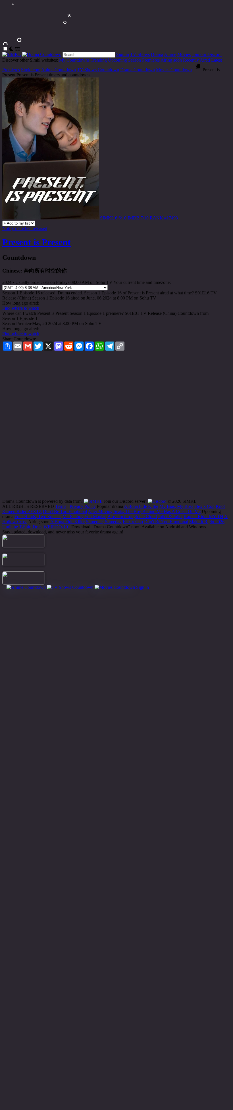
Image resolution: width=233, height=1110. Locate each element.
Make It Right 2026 (206, 521)
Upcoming (117, 60)
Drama (157, 54)
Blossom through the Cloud (132, 516)
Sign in (122, 54)
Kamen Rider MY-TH (203, 516)
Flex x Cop (204, 506)
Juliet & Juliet (170, 516)
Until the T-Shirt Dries (22, 526)
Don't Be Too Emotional (65, 511)
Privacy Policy (83, 506)
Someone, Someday (104, 521)
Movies (184, 54)
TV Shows (140, 54)
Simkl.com (30, 69)
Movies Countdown (174, 69)
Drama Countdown (137, 69)
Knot (220, 506)
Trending (99, 60)
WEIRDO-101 (56, 526)
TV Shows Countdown (98, 69)
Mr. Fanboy (73, 516)
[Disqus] (116, 427)
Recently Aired (196, 60)
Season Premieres (144, 60)
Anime (170, 54)
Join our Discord (207, 54)
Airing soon (171, 60)
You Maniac (95, 516)
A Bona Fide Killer (141, 506)
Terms (60, 506)
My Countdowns (74, 60)
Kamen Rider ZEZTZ (22, 511)
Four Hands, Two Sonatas (37, 516)
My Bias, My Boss (176, 506)
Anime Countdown (58, 69)
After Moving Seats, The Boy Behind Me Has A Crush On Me (144, 511)
